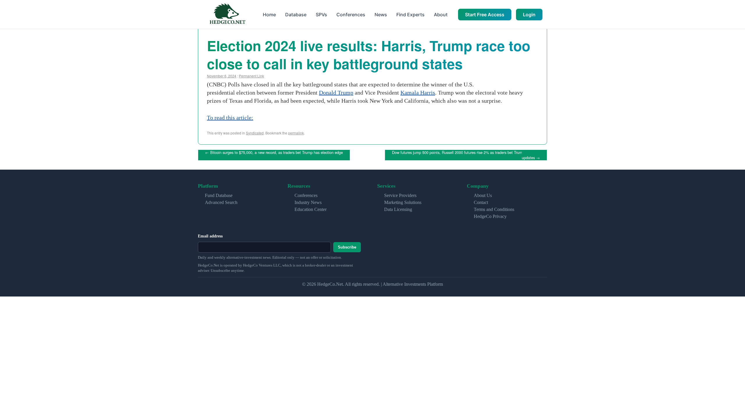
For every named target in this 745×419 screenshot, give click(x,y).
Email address (210, 236)
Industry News (308, 202)
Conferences (350, 14)
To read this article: (230, 117)
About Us (483, 195)
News (381, 14)
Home (269, 14)
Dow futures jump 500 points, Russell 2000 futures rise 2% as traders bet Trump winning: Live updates (469, 155)
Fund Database (219, 195)
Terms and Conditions (494, 209)
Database (295, 14)
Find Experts (410, 14)
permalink (296, 132)
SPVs (321, 14)
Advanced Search (221, 202)
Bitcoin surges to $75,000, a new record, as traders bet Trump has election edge (274, 152)
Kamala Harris (417, 92)
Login (529, 14)
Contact (481, 202)
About (441, 14)
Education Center (311, 209)
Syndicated (255, 132)
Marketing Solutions (402, 202)
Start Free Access (484, 14)
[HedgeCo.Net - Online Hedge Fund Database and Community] (227, 14)
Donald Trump (336, 92)
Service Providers (400, 195)
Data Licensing (398, 209)
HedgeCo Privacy (490, 216)
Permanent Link (251, 75)
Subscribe (347, 247)
